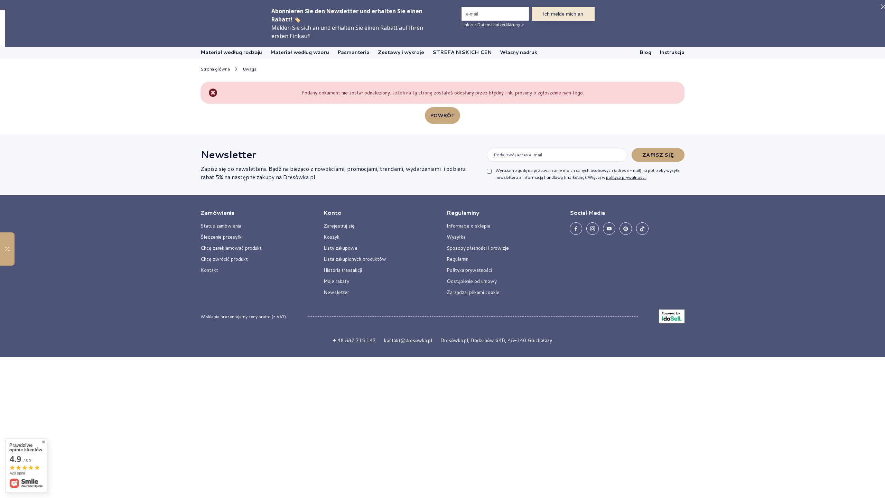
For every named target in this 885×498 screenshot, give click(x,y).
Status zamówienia (221, 225)
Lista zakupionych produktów (355, 259)
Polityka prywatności (469, 270)
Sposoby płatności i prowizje (478, 248)
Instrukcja (672, 52)
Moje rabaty (336, 281)
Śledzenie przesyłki (222, 236)
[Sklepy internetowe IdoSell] (671, 316)
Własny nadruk (518, 52)
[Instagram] (592, 228)
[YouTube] (609, 228)
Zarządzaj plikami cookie (473, 292)
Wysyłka (456, 236)
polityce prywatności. (626, 177)
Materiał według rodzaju (231, 52)
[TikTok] (642, 228)
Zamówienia (217, 212)
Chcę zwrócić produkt (224, 259)
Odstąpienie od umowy (472, 281)
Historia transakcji (343, 270)
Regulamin (457, 259)
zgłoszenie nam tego (560, 92)
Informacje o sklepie (469, 225)
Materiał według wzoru (299, 52)
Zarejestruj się (339, 225)
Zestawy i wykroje (401, 52)
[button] (254, 215)
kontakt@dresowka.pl (408, 340)
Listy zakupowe (340, 248)
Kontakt (209, 270)
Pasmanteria (353, 52)
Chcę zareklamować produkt (231, 248)
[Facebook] (576, 228)
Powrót (442, 115)
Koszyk (331, 236)
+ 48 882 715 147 (354, 340)
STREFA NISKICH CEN (462, 52)
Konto (333, 212)
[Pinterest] (626, 228)
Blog (645, 52)
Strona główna (215, 69)
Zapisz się (657, 154)
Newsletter (228, 154)
